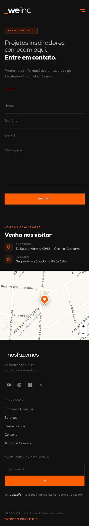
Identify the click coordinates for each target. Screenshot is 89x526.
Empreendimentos (19, 409)
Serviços (11, 418)
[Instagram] (19, 385)
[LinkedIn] (40, 385)
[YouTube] (9, 385)
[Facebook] (30, 385)
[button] (44, 300)
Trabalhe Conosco (18, 443)
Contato (11, 435)
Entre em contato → (21, 519)
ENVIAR (44, 199)
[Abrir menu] (81, 10)
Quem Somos (15, 426)
